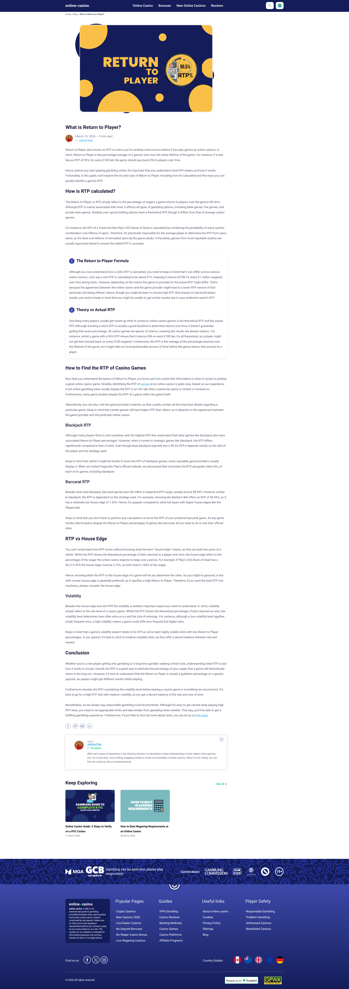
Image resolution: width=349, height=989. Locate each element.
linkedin (89, 726)
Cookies (208, 917)
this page (202, 715)
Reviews (217, 6)
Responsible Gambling (260, 911)
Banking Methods (170, 923)
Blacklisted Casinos (258, 929)
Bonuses (164, 6)
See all (220, 784)
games (145, 384)
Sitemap (208, 929)
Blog (75, 14)
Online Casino (143, 6)
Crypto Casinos (126, 911)
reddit (82, 726)
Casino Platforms (170, 934)
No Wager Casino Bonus (131, 934)
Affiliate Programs (171, 940)
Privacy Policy (211, 923)
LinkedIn (222, 739)
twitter (75, 726)
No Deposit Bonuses (129, 929)
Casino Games (168, 929)
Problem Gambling (258, 917)
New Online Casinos (191, 6)
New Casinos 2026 (128, 917)
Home (68, 14)
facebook (68, 726)
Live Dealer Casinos (128, 923)
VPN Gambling (168, 911)
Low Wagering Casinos (130, 940)
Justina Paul (86, 140)
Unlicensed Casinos (258, 923)
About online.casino (215, 911)
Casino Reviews (169, 917)
